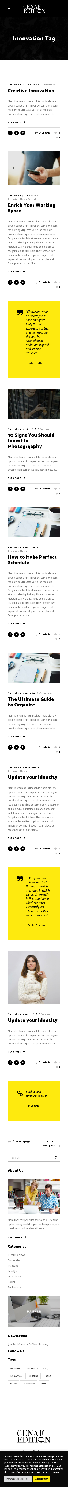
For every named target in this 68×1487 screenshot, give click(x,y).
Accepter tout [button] (41, 1479)
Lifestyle (12, 1271)
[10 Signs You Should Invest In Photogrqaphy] (34, 403)
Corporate (49, 85)
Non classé (14, 1276)
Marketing (33, 1376)
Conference (16, 1369)
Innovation (16, 1376)
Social (32, 199)
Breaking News (17, 199)
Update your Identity (33, 777)
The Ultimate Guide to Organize (31, 702)
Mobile (47, 1376)
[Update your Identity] (34, 977)
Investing (13, 1265)
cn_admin (45, 133)
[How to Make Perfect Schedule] (34, 522)
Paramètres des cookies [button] (17, 1479)
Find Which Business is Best (36, 1094)
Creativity (32, 1369)
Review (13, 1383)
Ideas (46, 1369)
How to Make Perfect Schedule (32, 560)
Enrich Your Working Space (31, 208)
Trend (44, 1383)
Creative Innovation (31, 91)
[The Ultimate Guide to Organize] (34, 668)
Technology (14, 1287)
